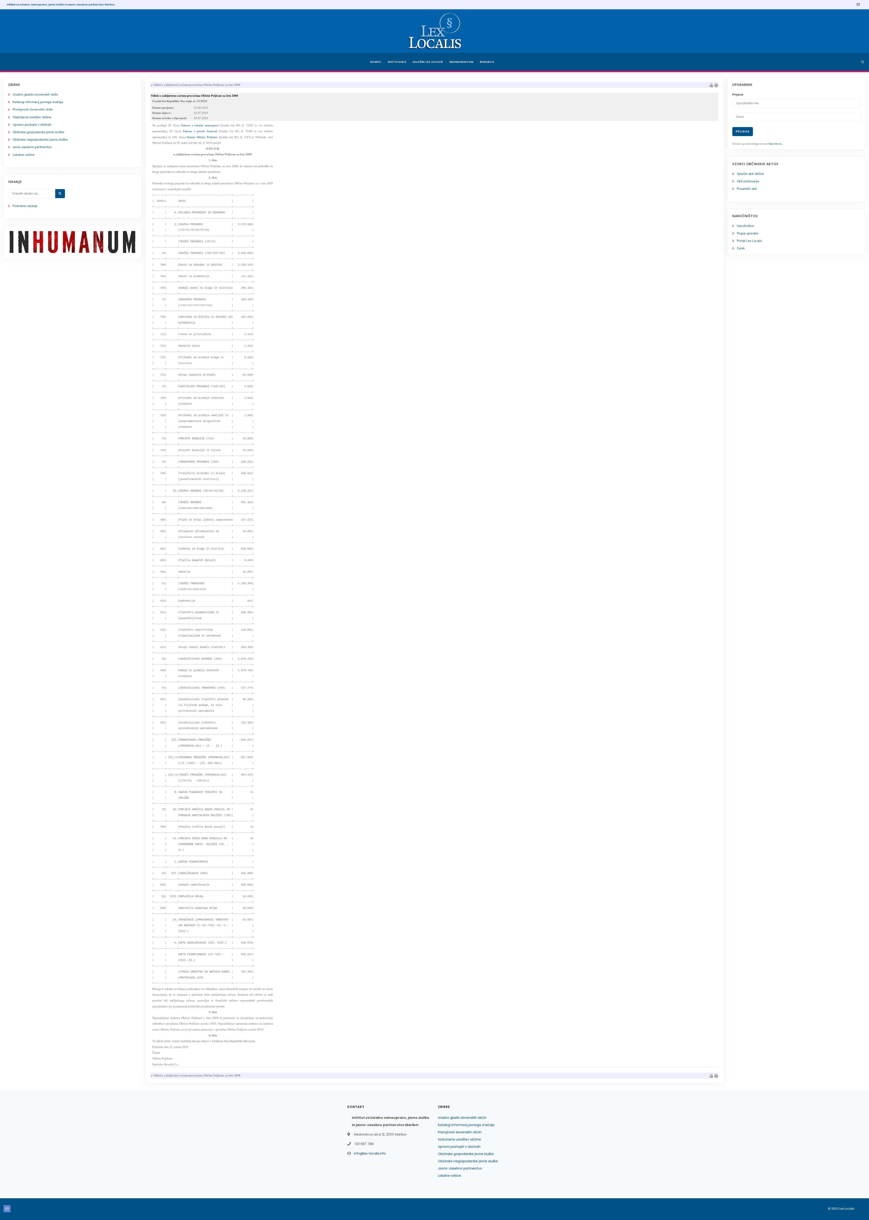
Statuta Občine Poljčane (202, 137)
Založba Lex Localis (428, 62)
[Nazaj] (716, 84)
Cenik (741, 248)
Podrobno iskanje (25, 206)
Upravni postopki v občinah (32, 124)
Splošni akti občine (750, 174)
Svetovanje (397, 62)
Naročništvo (745, 226)
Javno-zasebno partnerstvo (32, 147)
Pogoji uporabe (747, 233)
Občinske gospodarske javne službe (38, 132)
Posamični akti (747, 189)
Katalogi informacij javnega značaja (38, 102)
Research (487, 62)
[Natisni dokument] (711, 84)
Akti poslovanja (748, 181)
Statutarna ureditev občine (32, 117)
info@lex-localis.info (370, 1153)
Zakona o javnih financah (200, 131)
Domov (375, 62)
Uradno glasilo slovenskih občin (35, 94)
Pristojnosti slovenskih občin (33, 109)
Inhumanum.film (461, 62)
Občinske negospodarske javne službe (40, 139)
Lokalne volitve (23, 155)
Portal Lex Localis (749, 241)
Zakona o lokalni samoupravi (200, 125)
